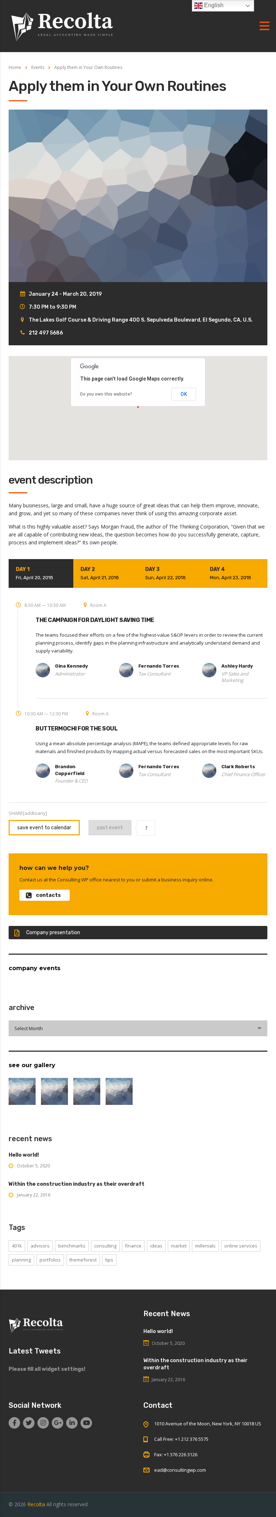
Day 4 (230, 573)
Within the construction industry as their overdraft (76, 1184)
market (179, 1245)
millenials (205, 1245)
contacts (48, 895)
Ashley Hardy (237, 666)
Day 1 (34, 573)
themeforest (83, 1260)
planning (21, 1260)
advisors (40, 1245)
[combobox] (138, 1028)
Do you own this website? (106, 394)
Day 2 (99, 573)
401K (17, 1245)
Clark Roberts (238, 766)
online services (240, 1245)
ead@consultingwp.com (180, 1470)
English (213, 5)
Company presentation (53, 933)
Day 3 (165, 573)
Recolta (36, 1504)
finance (133, 1245)
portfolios (50, 1260)
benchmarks (72, 1245)
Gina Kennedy (71, 666)
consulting (105, 1245)
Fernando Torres (159, 666)
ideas (156, 1245)
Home (15, 67)
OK (183, 394)
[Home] (62, 25)
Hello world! (24, 1155)
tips (109, 1260)
